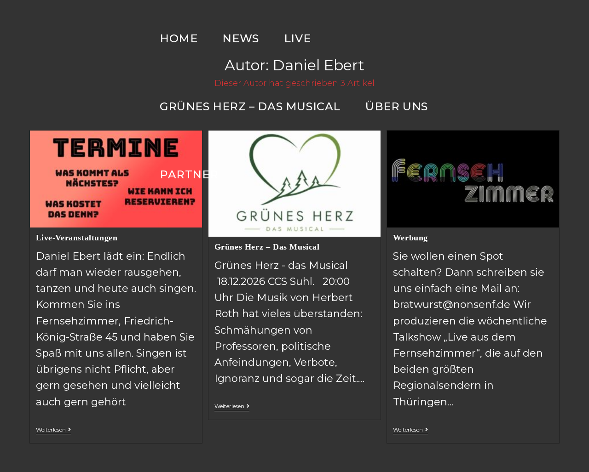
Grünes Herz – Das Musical (267, 246)
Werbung (410, 237)
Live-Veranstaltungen (77, 237)
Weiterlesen (51, 430)
